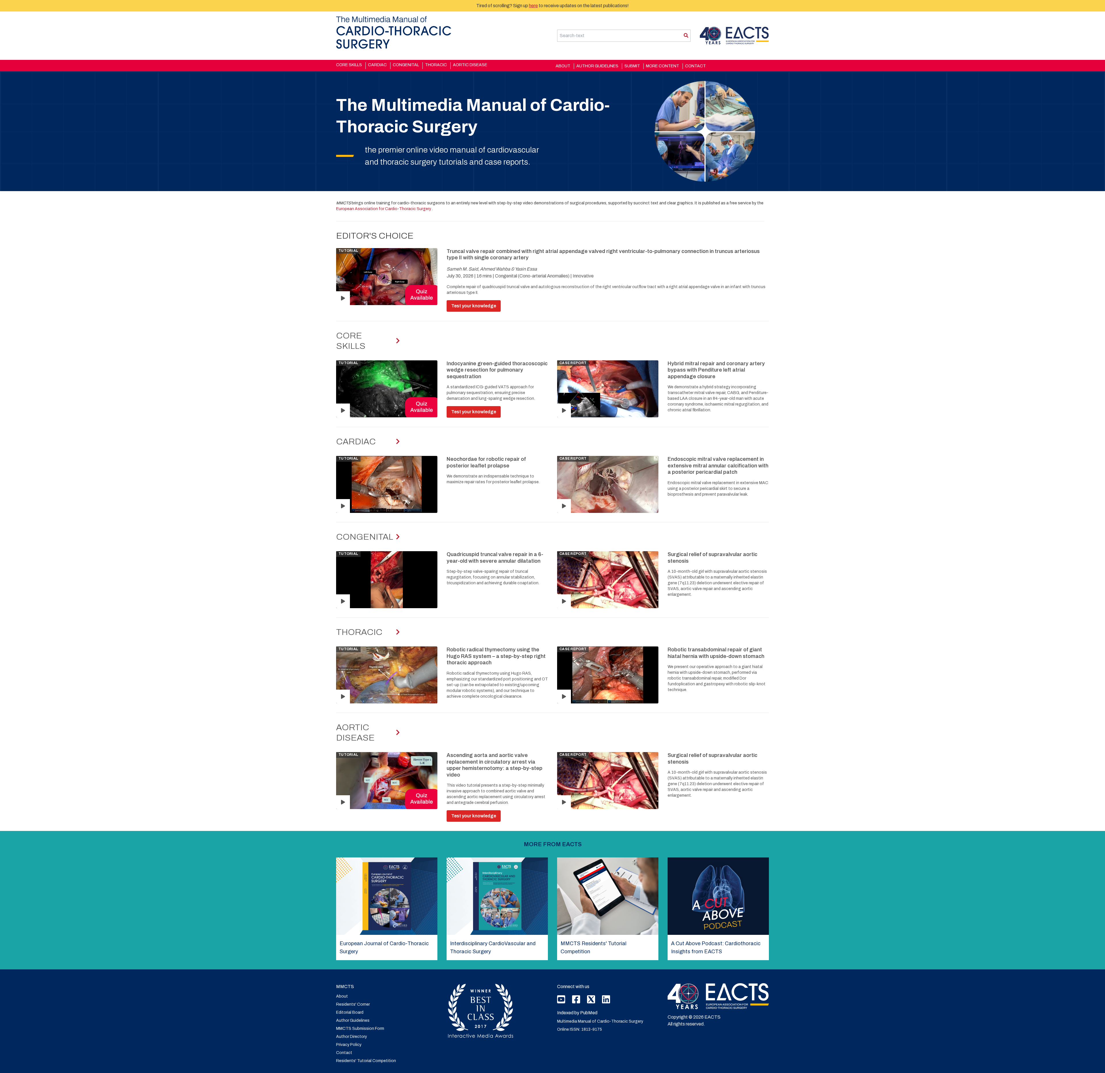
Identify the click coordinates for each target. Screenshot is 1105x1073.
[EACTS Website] (718, 996)
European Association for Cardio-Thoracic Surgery (384, 209)
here (533, 5)
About (563, 66)
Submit (632, 66)
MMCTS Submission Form (360, 1028)
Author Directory (351, 1036)
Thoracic (436, 65)
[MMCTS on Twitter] (591, 999)
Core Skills (349, 65)
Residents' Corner (353, 1004)
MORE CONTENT (662, 66)
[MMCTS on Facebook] (576, 1001)
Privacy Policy (348, 1044)
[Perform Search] (686, 36)
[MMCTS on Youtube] (561, 1001)
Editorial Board (349, 1012)
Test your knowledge (473, 305)
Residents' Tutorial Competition (366, 1061)
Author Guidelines (597, 66)
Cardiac (377, 65)
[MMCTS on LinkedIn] (606, 1001)
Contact (695, 66)
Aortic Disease (470, 65)
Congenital (406, 65)
